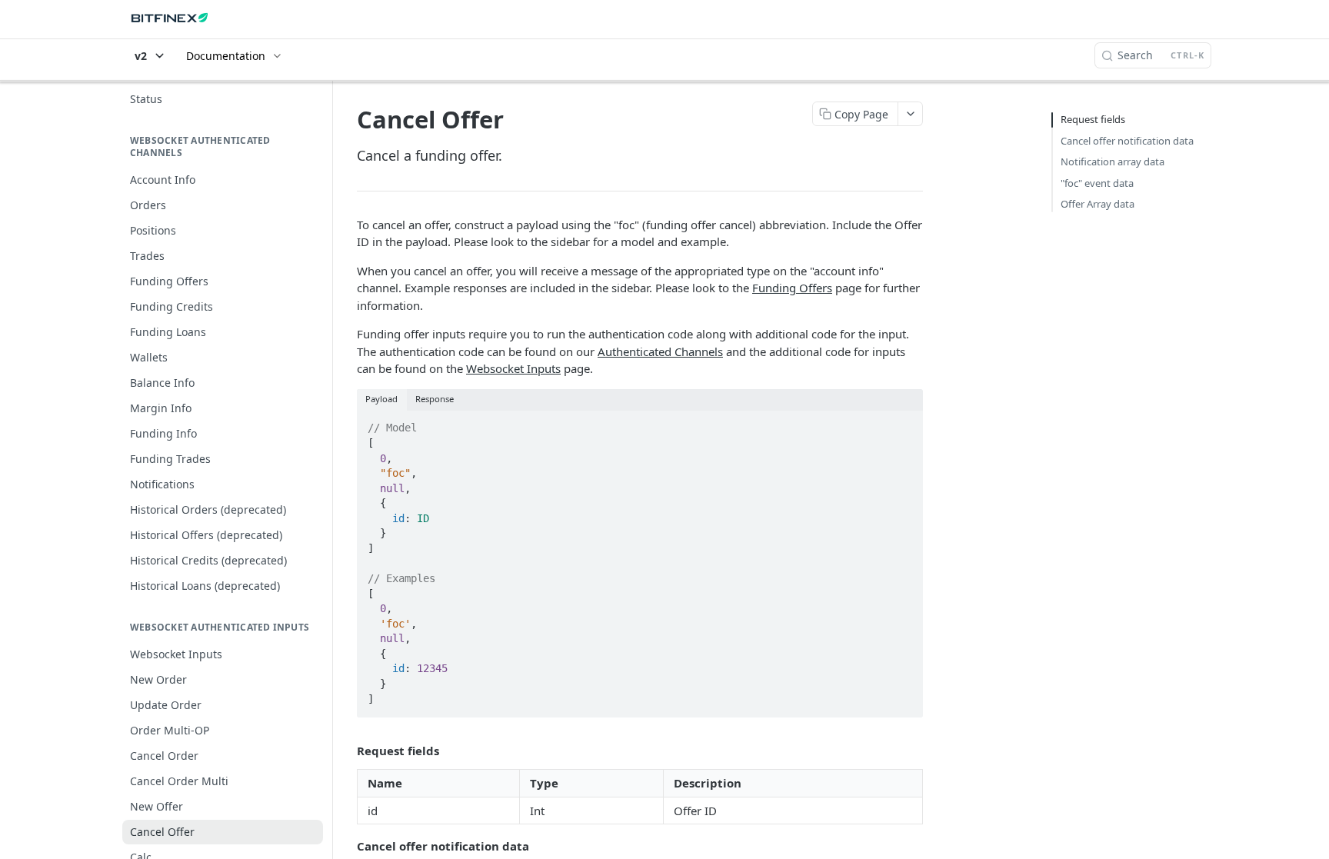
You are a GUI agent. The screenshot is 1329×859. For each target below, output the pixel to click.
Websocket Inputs (513, 368)
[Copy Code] (904, 423)
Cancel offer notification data (1127, 141)
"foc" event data (1097, 183)
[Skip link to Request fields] (346, 750)
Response (434, 399)
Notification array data (1112, 161)
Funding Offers (792, 287)
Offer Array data (1097, 204)
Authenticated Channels (660, 351)
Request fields (1093, 119)
